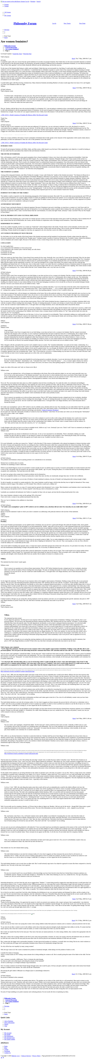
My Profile (7, 1034)
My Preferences (8, 1036)
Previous (6, 29)
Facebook (7, 1051)
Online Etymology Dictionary (50, 410)
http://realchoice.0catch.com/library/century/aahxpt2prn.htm (17, 671)
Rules (6, 1046)
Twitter (6, 1049)
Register (33, 1)
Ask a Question (8, 1021)
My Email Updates (9, 1039)
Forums (6, 4)
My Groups (7, 15)
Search (39, 1)
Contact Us (7, 1053)
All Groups (7, 12)
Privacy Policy (36, 1056)
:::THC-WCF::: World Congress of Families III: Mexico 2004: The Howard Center (24, 115)
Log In (27, 1)
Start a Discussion (9, 1022)
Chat (5, 1026)
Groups (6, 6)
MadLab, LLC (16, 1056)
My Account (7, 1033)
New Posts (82, 23)
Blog (5, 1048)
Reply (6, 37)
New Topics (67, 23)
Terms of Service (26, 1056)
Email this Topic (17, 54)
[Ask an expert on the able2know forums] (13, 1)
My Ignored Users (9, 1038)
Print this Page (27, 54)
